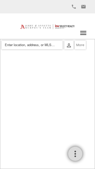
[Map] (47, 104)
